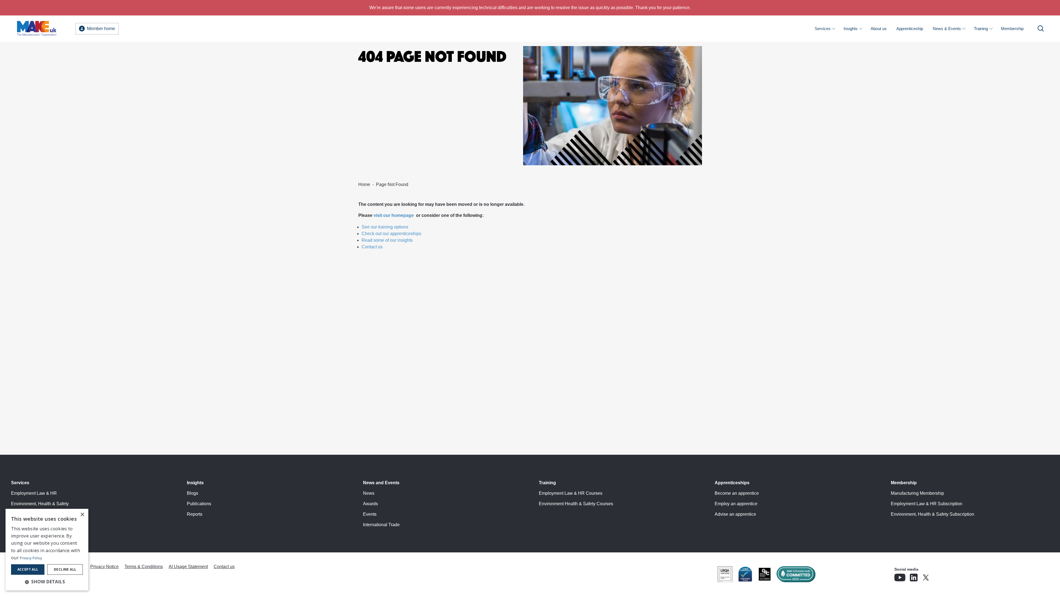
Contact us (372, 246)
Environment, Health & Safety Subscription (932, 514)
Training (981, 28)
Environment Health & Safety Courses (576, 503)
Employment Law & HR (34, 493)
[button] (47, 581)
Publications (199, 503)
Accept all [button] (27, 569)
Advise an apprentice (735, 514)
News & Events (947, 28)
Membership (1012, 28)
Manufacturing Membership (917, 493)
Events (370, 514)
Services (823, 28)
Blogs (192, 493)
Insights (851, 28)
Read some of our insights (387, 240)
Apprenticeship (909, 28)
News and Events (381, 482)
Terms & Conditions (143, 566)
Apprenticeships (732, 482)
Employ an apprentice (736, 503)
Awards (370, 503)
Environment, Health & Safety (40, 503)
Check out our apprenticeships (391, 233)
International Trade (381, 524)
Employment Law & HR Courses (570, 493)
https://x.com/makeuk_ (941, 576)
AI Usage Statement (188, 566)
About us (879, 28)
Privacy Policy (31, 558)
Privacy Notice (104, 566)
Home (364, 184)
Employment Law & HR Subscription (926, 503)
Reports (194, 514)
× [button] (82, 515)
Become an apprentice (737, 493)
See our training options (385, 227)
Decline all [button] (65, 569)
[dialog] (47, 549)
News (368, 493)
